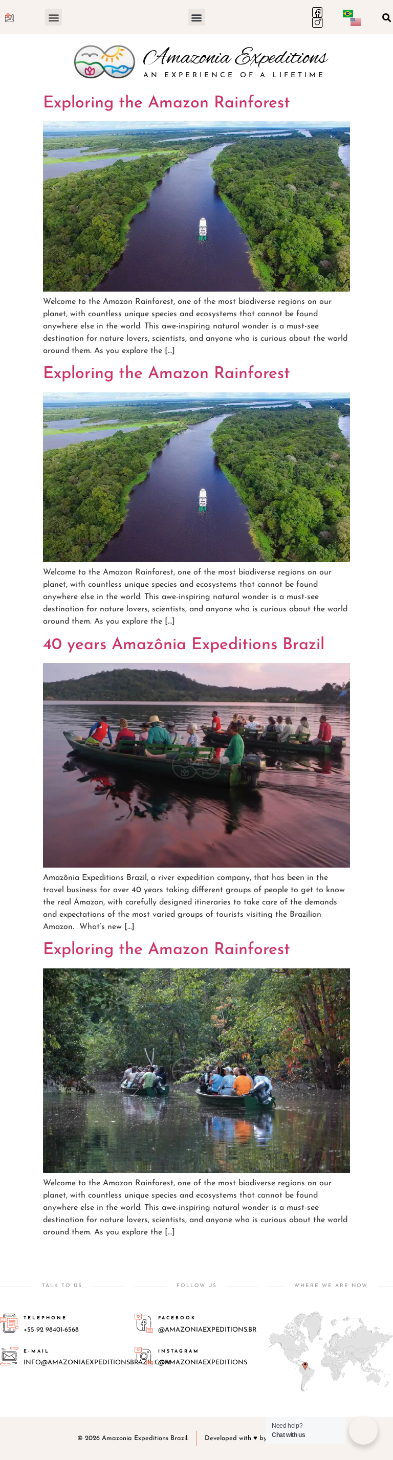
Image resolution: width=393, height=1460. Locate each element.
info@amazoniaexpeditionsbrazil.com (97, 1362)
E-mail (37, 1351)
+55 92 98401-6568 (51, 1329)
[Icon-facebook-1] (317, 12)
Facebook (177, 1318)
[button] (53, 17)
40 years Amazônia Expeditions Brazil (183, 645)
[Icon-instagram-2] (317, 22)
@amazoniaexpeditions (202, 1362)
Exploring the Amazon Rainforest (166, 103)
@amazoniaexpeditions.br (207, 1329)
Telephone (45, 1318)
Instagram (179, 1351)
